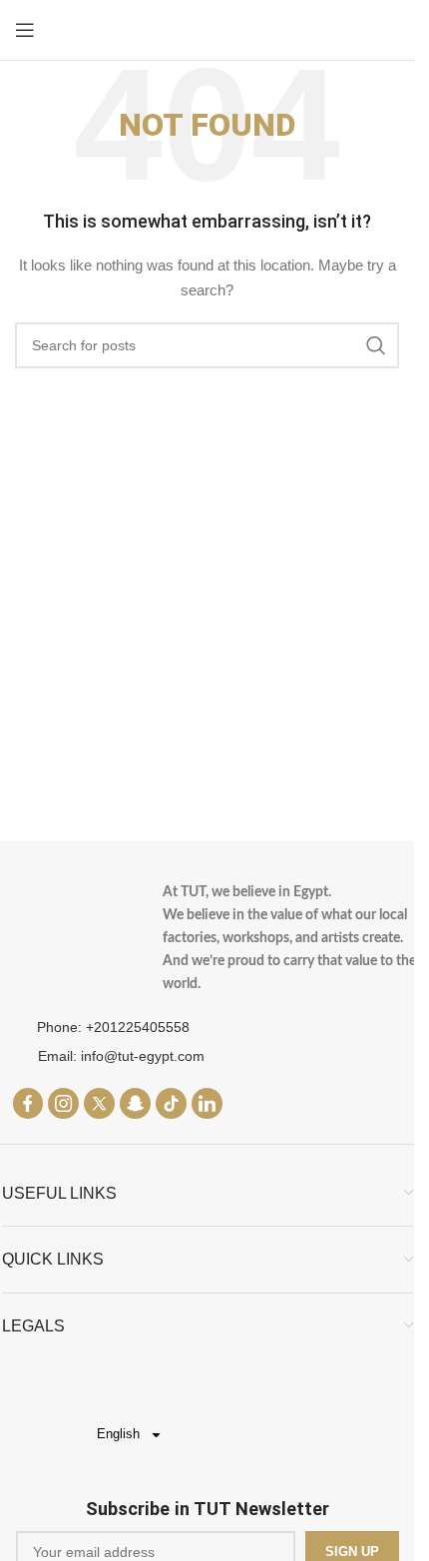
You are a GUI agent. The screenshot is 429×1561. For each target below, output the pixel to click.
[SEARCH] (376, 345)
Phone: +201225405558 (113, 1027)
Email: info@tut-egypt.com (121, 1056)
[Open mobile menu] (25, 30)
